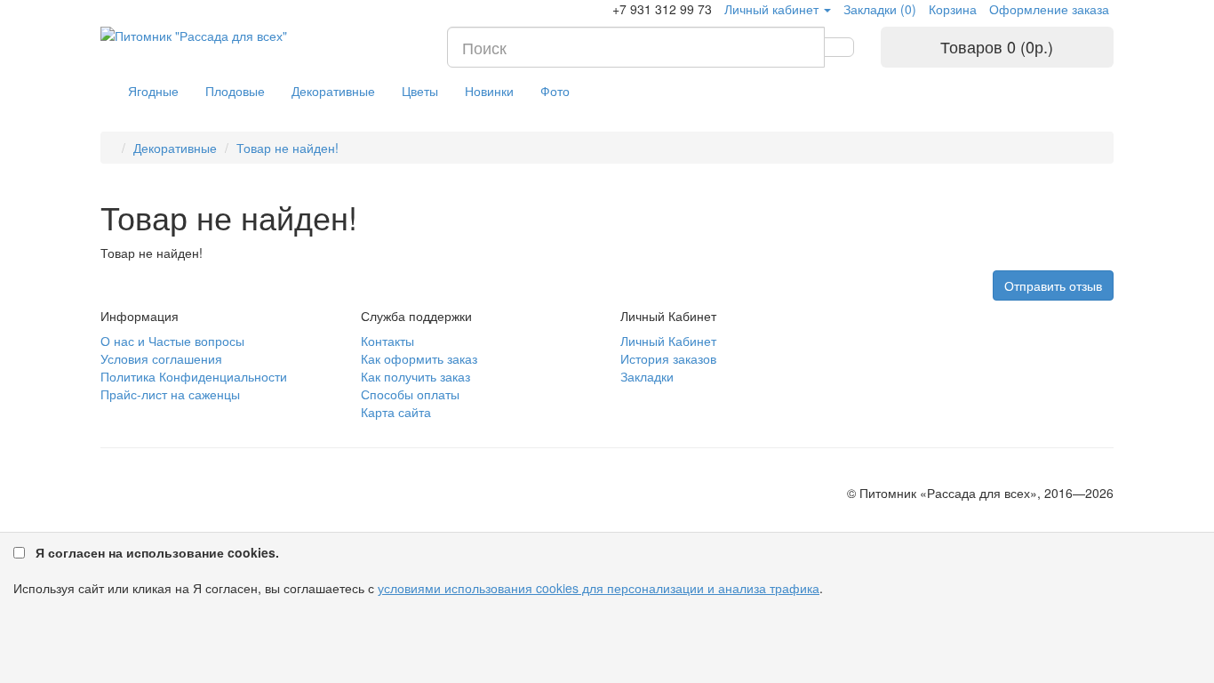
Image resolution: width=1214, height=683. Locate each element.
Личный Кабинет (668, 341)
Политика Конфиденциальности (193, 376)
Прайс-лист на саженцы (170, 394)
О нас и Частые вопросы (172, 341)
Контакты (387, 341)
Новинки (489, 91)
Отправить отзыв (1053, 285)
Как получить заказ (415, 376)
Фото (555, 91)
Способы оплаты (410, 394)
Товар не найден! (287, 148)
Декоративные (333, 91)
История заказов (668, 358)
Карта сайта (396, 412)
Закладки (647, 376)
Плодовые (235, 91)
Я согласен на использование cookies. (157, 552)
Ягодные (153, 91)
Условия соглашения (161, 358)
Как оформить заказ (419, 358)
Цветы (420, 91)
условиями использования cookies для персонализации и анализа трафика (598, 588)
